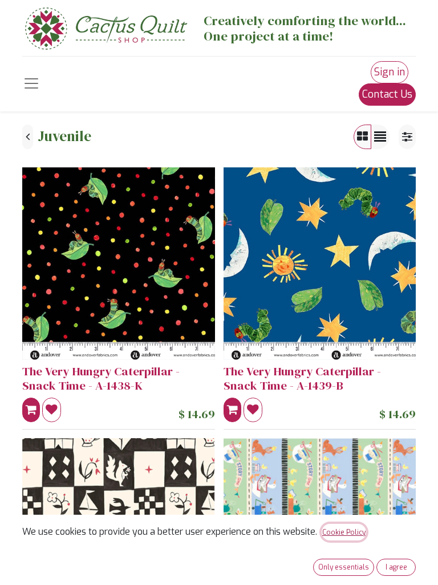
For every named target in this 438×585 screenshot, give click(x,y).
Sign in (389, 72)
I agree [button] (396, 567)
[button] (31, 410)
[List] (380, 137)
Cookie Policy (344, 532)
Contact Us (387, 94)
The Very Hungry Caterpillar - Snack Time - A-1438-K (101, 378)
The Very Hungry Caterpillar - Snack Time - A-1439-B (302, 378)
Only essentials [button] (343, 567)
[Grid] (362, 137)
